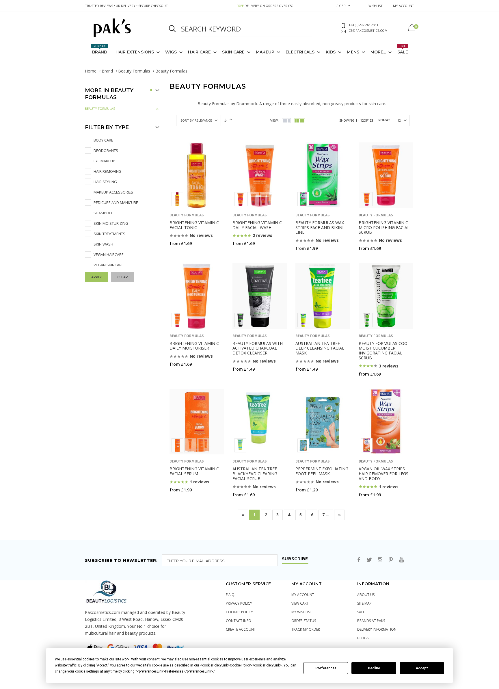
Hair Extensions (135, 52)
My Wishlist (301, 612)
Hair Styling (105, 181)
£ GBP (341, 5)
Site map (364, 603)
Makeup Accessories (113, 192)
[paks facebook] (358, 560)
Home (90, 71)
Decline (374, 668)
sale (361, 612)
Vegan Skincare (109, 265)
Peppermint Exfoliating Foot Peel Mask (321, 471)
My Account (302, 594)
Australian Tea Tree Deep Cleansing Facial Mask (319, 348)
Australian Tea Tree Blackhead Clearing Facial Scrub (254, 473)
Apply (96, 277)
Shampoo (103, 213)
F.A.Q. (230, 594)
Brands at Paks (371, 620)
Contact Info (238, 620)
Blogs (362, 638)
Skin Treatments (109, 233)
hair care (199, 52)
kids (331, 52)
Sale (402, 49)
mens (353, 52)
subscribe (295, 559)
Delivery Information (376, 629)
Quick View (185, 254)
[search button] (172, 29)
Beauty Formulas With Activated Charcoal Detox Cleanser (257, 348)
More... (378, 52)
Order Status (303, 620)
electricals (300, 52)
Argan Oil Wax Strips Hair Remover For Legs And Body (383, 473)
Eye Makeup (104, 161)
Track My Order (305, 629)
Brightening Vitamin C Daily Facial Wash (257, 225)
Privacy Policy (239, 603)
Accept (422, 668)
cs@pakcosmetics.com (368, 30)
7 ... (325, 514)
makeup (265, 52)
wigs (171, 52)
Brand (99, 49)
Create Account (241, 629)
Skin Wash (103, 244)
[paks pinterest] (390, 560)
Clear (122, 277)
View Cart (300, 603)
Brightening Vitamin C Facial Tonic (194, 225)
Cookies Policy (239, 612)
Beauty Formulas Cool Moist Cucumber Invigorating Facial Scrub (384, 351)
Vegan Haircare (109, 254)
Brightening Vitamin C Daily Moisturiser (194, 346)
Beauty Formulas (134, 71)
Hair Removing (108, 171)
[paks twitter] (369, 560)
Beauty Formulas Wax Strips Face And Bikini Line (319, 227)
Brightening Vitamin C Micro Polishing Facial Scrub (384, 227)
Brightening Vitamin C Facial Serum (194, 471)
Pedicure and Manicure (116, 202)
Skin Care (233, 52)
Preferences (325, 668)
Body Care (103, 140)
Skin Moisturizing (111, 223)
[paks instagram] (380, 560)
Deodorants (106, 150)
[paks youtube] (401, 560)
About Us (366, 594)
